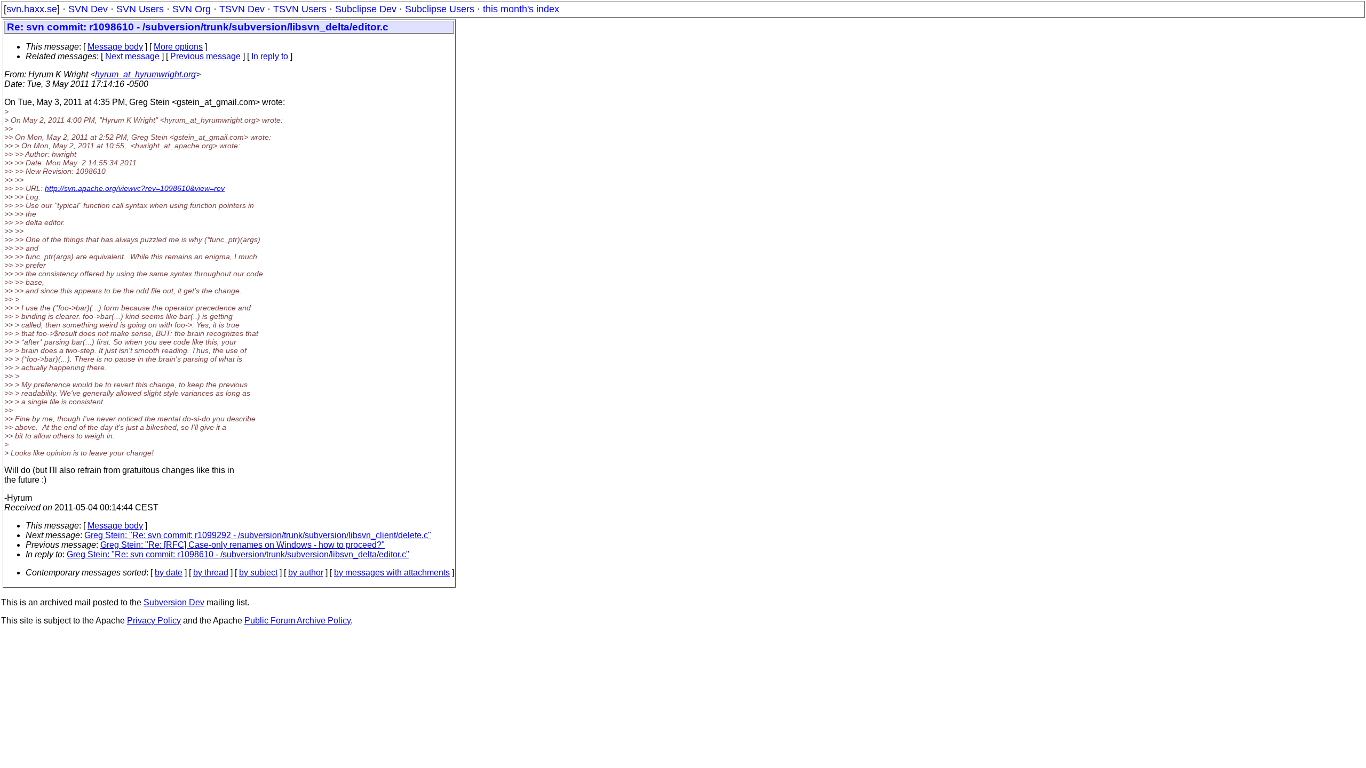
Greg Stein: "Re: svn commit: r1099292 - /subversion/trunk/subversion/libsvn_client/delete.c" (257, 535)
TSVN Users (300, 9)
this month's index (521, 9)
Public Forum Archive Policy (297, 620)
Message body (115, 46)
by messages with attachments (392, 572)
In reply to (269, 56)
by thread (210, 572)
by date (168, 572)
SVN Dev (88, 9)
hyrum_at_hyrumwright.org (145, 74)
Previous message (205, 56)
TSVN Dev (242, 9)
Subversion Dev (174, 602)
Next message (132, 56)
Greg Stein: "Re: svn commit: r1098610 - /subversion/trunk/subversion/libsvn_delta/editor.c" (238, 554)
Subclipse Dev (365, 9)
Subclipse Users (439, 9)
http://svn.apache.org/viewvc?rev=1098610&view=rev (135, 188)
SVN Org (191, 9)
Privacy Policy (154, 620)
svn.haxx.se (31, 9)
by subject (258, 572)
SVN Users (140, 9)
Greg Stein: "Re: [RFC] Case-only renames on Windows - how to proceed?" (242, 544)
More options (178, 46)
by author (305, 572)
